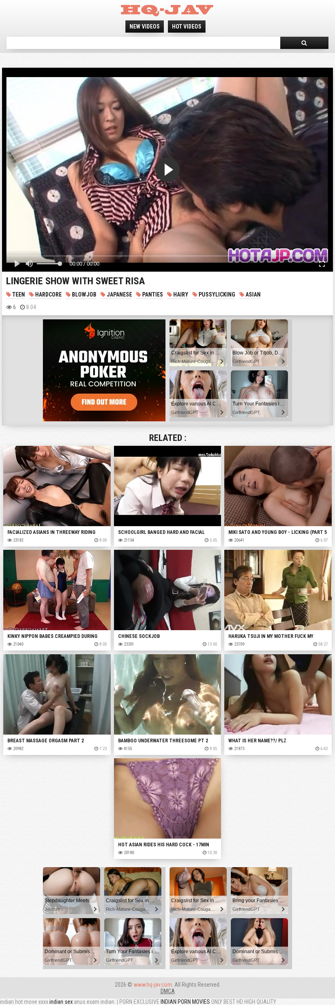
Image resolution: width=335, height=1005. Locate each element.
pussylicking (216, 294)
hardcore (48, 294)
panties (152, 294)
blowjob (83, 294)
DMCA (168, 991)
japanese (118, 294)
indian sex (61, 1001)
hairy (180, 294)
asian (252, 294)
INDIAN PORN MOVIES (185, 1001)
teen (18, 294)
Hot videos (186, 26)
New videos (145, 26)
